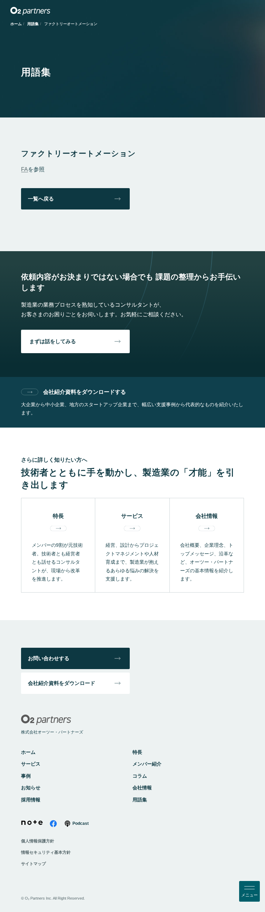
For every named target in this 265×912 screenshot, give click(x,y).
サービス (30, 764)
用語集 (33, 24)
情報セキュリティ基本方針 (46, 852)
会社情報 (142, 787)
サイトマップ (33, 863)
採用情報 (30, 799)
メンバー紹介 (146, 764)
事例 (26, 776)
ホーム (16, 24)
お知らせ (30, 787)
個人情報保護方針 (37, 841)
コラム (139, 776)
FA (24, 169)
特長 (137, 752)
